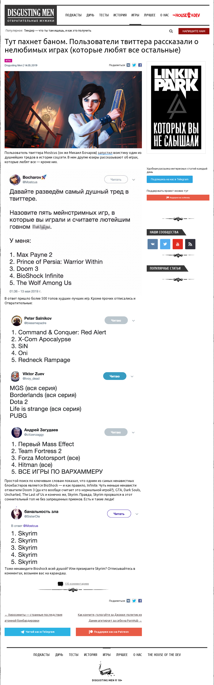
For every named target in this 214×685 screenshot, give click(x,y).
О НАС (164, 15)
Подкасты (73, 15)
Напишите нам (194, 31)
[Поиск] (171, 31)
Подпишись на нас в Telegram (170, 179)
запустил (105, 153)
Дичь (90, 15)
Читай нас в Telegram (40, 631)
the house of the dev (186, 15)
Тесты (104, 15)
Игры (135, 15)
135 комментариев (77, 583)
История (120, 15)
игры (8, 60)
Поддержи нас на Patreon (111, 631)
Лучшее (149, 15)
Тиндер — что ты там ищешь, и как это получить (57, 30)
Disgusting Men (13, 65)
